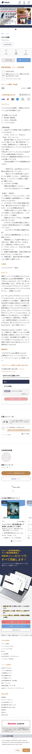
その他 (7, 33)
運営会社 (3, 710)
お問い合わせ (4, 715)
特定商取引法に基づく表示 (8, 707)
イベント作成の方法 (6, 670)
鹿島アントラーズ (7, 465)
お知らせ (3, 712)
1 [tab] (15, 29)
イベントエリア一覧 (6, 648)
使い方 (3, 651)
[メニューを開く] (29, 2)
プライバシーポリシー (7, 699)
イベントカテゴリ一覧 (7, 646)
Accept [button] (26, 750)
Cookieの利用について (7, 702)
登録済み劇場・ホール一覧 (8, 685)
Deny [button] (17, 750)
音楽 (2, 33)
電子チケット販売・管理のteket (10, 635)
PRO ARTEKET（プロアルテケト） (10, 656)
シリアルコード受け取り (7, 659)
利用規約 (3, 697)
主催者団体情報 (7, 44)
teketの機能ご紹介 (6, 675)
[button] (11, 541)
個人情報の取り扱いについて (8, 704)
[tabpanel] (16, 16)
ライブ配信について (6, 678)
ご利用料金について (6, 673)
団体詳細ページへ (16, 479)
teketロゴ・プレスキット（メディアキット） (13, 688)
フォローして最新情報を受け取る (16, 473)
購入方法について (26, 94)
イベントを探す (5, 643)
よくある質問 (4, 653)
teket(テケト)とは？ (6, 668)
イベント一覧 (24, 635)
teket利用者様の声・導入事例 (9, 680)
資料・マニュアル (6, 683)
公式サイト (16, 488)
